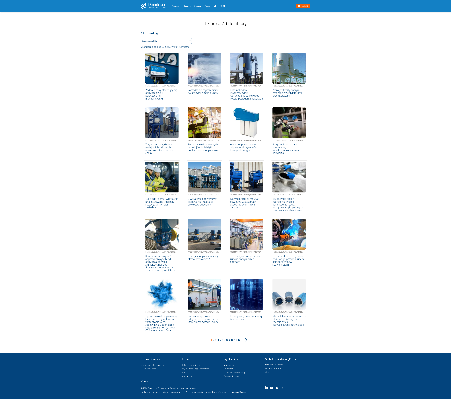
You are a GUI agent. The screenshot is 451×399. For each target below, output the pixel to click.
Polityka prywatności (150, 392)
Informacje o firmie (191, 365)
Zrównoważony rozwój (234, 372)
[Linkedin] (267, 389)
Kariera (185, 372)
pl (224, 6)
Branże (187, 6)
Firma (207, 6)
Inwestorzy (229, 365)
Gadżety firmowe (231, 376)
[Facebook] (277, 389)
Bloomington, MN (273, 368)
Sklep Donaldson (148, 369)
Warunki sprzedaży (194, 392)
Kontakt (146, 381)
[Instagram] (283, 389)
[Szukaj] (215, 6)
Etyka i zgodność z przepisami (196, 369)
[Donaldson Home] (155, 6)
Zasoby (197, 6)
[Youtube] (272, 389)
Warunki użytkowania (173, 392)
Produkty (176, 6)
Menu (172, 2)
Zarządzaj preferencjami (217, 392)
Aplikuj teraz (188, 376)
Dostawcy (228, 369)
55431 (268, 371)
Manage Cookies (239, 392)
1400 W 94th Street (274, 364)
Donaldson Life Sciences (152, 365)
